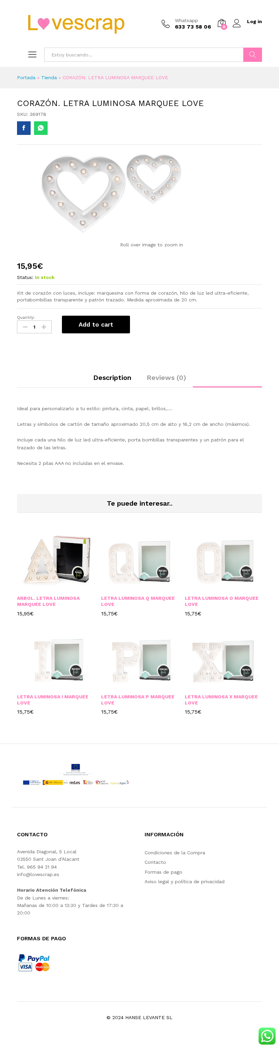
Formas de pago (163, 872)
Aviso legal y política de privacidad (185, 881)
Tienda (49, 77)
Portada (26, 77)
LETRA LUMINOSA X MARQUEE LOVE (221, 699)
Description (112, 377)
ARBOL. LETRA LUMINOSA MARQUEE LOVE (48, 601)
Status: (25, 277)
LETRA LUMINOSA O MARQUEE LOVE (222, 601)
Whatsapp (186, 20)
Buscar (252, 55)
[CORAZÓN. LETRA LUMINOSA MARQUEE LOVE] (24, 128)
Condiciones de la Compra (175, 852)
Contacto (155, 862)
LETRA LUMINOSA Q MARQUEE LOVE (138, 601)
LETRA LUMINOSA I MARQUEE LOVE (52, 699)
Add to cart (96, 324)
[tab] (112, 380)
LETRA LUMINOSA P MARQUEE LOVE (138, 699)
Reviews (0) (166, 377)
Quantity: (26, 317)
